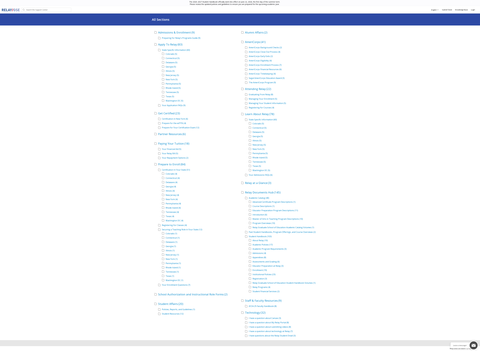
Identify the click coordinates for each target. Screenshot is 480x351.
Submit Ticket (447, 10)
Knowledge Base (461, 10)
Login (473, 10)
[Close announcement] (471, 2)
